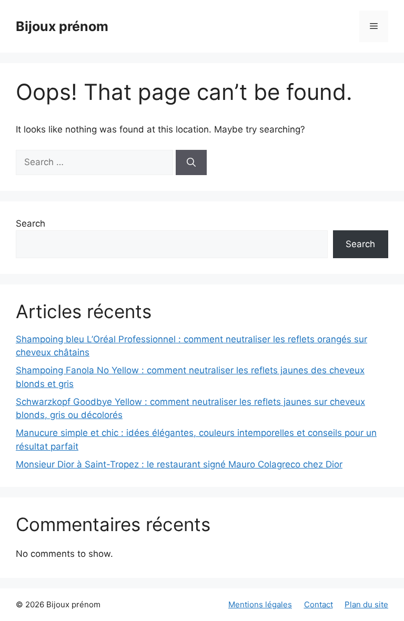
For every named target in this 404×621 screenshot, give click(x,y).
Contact (318, 604)
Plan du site (366, 604)
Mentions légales (260, 604)
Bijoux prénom (62, 26)
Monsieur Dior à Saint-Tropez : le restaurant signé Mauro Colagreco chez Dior (179, 464)
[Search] (191, 162)
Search (30, 223)
